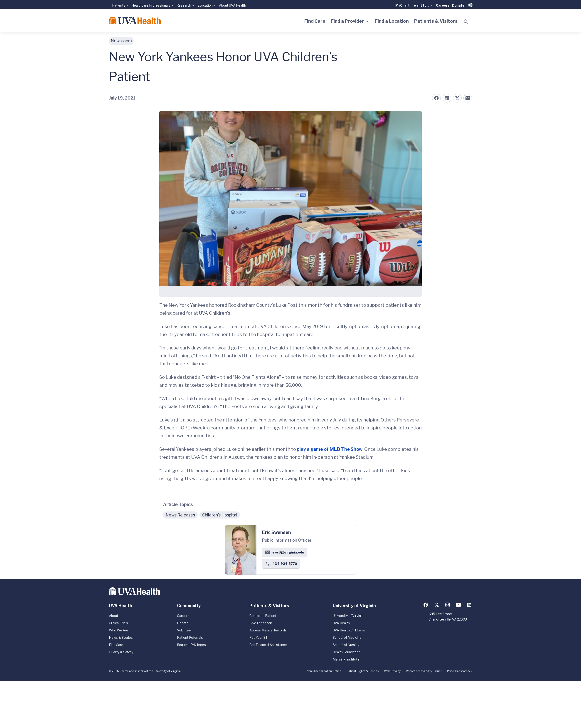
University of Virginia (348, 616)
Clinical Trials (118, 623)
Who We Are (118, 630)
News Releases (180, 515)
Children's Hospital (219, 515)
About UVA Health (232, 5)
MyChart (402, 5)
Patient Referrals (190, 637)
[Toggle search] (466, 22)
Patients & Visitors (436, 21)
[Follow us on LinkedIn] (469, 605)
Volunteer (184, 630)
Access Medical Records (268, 630)
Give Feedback (260, 623)
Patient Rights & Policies (363, 671)
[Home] (135, 20)
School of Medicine (347, 637)
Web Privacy (392, 671)
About (113, 616)
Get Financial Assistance (268, 645)
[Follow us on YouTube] (458, 605)
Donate (458, 5)
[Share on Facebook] (436, 98)
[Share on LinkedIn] (447, 98)
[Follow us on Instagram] (447, 605)
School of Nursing (346, 645)
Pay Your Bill (258, 637)
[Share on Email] (467, 98)
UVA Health (341, 623)
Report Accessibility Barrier (424, 671)
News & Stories (121, 637)
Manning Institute (346, 659)
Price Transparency (459, 671)
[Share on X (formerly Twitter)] (457, 98)
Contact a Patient (262, 616)
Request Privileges (191, 645)
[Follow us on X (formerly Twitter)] (436, 605)
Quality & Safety (121, 652)
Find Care (314, 21)
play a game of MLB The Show (329, 449)
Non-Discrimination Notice (324, 671)
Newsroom (121, 40)
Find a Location (392, 21)
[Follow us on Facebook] (425, 605)
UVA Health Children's (349, 630)
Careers (442, 5)
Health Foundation (346, 652)
